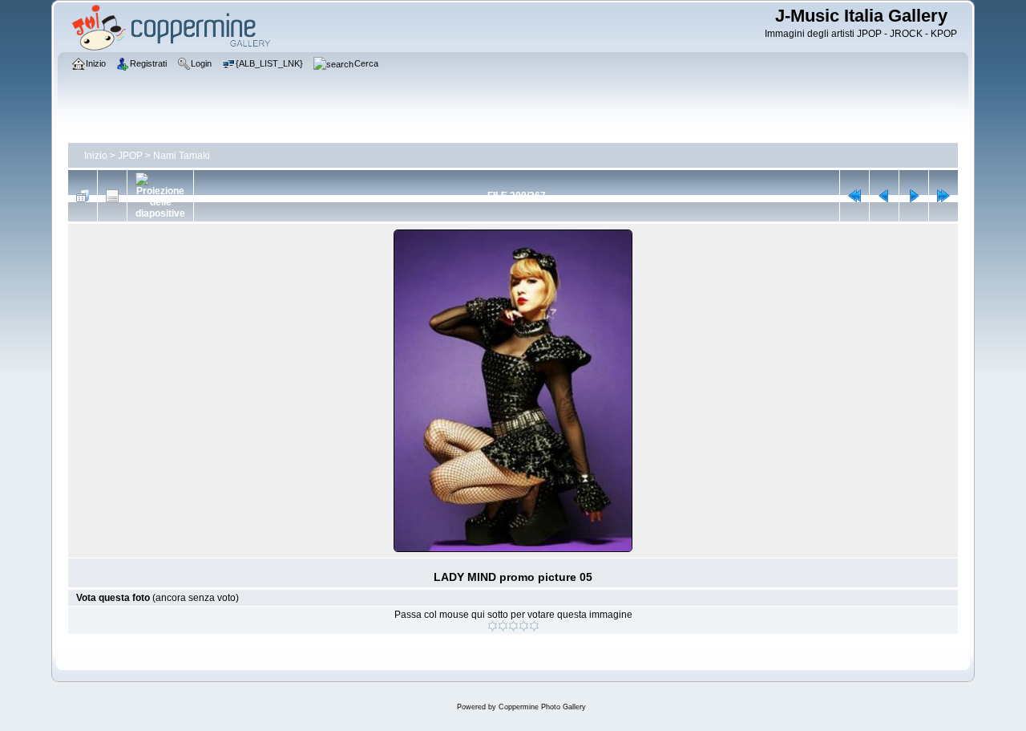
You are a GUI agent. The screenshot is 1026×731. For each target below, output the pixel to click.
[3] (513, 626)
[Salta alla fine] (943, 196)
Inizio (95, 155)
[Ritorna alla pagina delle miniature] (82, 196)
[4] (524, 626)
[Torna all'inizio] (854, 196)
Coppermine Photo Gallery (542, 707)
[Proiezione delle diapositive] (160, 195)
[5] (534, 626)
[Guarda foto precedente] (884, 196)
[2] (503, 626)
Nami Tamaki (181, 155)
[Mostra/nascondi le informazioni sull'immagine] (112, 196)
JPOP (130, 155)
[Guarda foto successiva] (913, 196)
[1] (492, 626)
